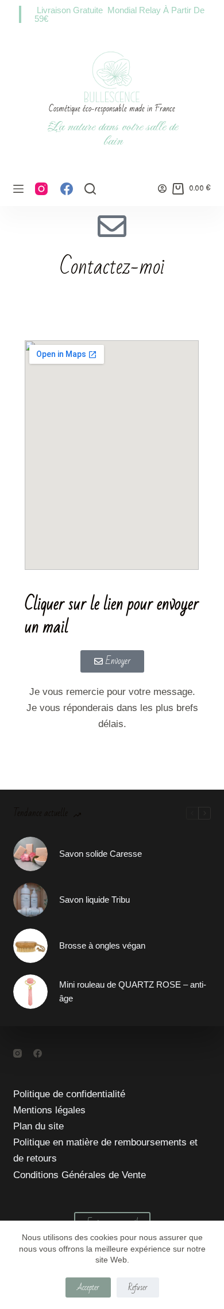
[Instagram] (41, 188)
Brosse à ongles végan (102, 945)
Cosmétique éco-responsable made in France (112, 108)
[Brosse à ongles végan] (30, 946)
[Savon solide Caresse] (30, 854)
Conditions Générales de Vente (79, 1175)
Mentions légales (49, 1110)
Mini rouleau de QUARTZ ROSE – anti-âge (132, 992)
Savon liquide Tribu (94, 899)
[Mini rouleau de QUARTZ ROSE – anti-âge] (30, 991)
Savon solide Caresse (100, 854)
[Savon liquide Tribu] (30, 900)
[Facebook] (66, 188)
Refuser (138, 1287)
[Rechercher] (90, 189)
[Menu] (18, 189)
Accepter (88, 1287)
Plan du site (38, 1126)
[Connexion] (162, 188)
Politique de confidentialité (69, 1094)
